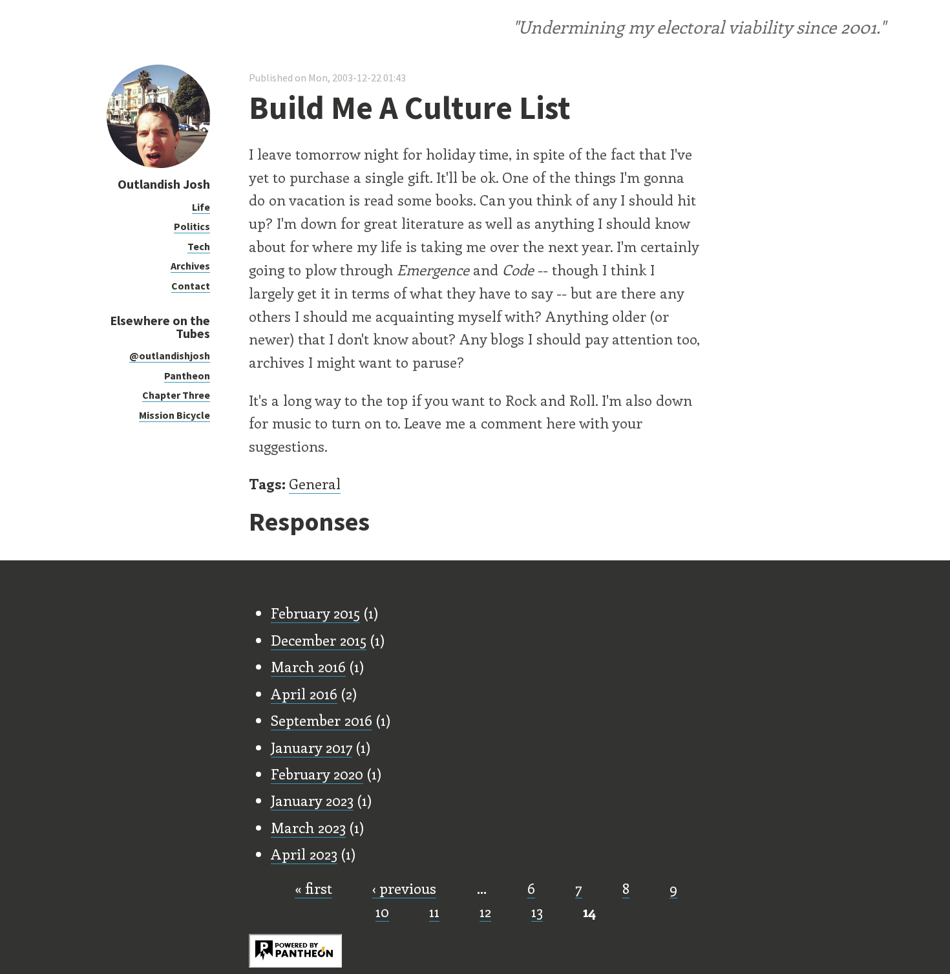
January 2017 (311, 747)
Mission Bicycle (174, 414)
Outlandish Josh (164, 184)
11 (434, 911)
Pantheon (187, 375)
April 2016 (304, 693)
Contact (190, 285)
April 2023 (304, 853)
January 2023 (312, 800)
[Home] (158, 164)
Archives (190, 265)
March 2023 (308, 827)
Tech (198, 246)
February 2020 (317, 773)
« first (313, 888)
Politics (192, 226)
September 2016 (321, 720)
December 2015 (318, 640)
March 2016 (308, 666)
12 (485, 911)
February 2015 (315, 612)
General (315, 483)
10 (382, 911)
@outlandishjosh (169, 355)
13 (537, 911)
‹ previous (404, 888)
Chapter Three (176, 394)
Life (201, 206)
